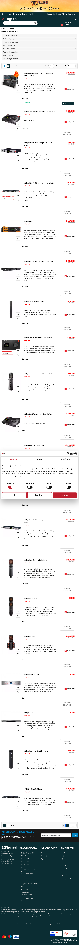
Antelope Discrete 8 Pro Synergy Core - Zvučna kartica (38, 521)
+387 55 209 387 (25, 862)
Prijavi (75, 835)
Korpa (42, 853)
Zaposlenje (25, 14)
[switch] (30, 487)
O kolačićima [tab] (65, 459)
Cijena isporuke (65, 865)
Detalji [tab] (39, 459)
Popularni (71, 66)
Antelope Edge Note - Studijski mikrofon (36, 751)
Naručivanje (64, 856)
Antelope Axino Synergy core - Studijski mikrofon (38, 374)
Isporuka (63, 862)
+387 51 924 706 (25, 890)
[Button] (35, 23)
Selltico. (59, 924)
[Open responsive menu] (75, 19)
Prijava (43, 859)
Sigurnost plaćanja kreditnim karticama (68, 875)
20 (51, 66)
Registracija (44, 856)
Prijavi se (64, 14)
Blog (14, 14)
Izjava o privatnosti (66, 879)
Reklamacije (64, 868)
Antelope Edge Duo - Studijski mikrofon (35, 560)
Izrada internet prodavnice (49, 924)
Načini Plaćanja (65, 859)
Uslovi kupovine (65, 853)
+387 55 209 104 (25, 859)
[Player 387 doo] (10, 19)
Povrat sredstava (65, 871)
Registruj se (71, 14)
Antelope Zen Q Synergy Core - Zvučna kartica (38, 414)
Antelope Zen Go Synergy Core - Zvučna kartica (38, 338)
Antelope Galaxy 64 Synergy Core (34, 445)
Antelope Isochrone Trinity (31, 675)
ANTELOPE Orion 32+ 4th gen (33, 789)
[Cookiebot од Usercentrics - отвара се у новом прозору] (68, 453)
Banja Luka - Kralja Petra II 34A (29, 884)
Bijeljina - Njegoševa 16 (27, 853)
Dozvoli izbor (39, 495)
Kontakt (31, 14)
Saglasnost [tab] (14, 459)
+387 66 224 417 (25, 865)
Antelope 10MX (28, 713)
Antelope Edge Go (29, 636)
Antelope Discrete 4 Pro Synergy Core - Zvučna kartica (38, 144)
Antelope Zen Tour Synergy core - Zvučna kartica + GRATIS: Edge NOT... (39, 74)
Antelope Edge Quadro (30, 598)
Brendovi (9, 14)
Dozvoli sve (64, 495)
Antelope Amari (28, 221)
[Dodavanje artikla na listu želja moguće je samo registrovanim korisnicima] (18, 86)
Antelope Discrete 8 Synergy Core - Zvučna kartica (39, 183)
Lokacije (18, 14)
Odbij (14, 495)
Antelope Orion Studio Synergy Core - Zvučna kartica (39, 261)
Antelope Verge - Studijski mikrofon (34, 301)
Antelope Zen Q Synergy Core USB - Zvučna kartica (39, 111)
